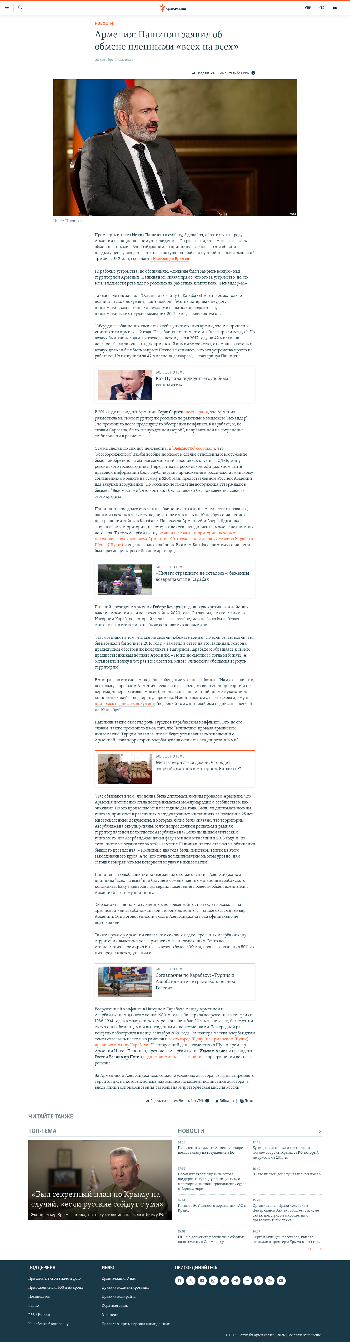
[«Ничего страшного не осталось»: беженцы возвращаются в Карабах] (125, 579)
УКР (308, 8)
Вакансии (110, 1315)
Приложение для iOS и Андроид (55, 1288)
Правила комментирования (125, 1288)
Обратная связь (115, 1306)
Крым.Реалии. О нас (119, 1279)
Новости (104, 24)
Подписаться (39, 1297)
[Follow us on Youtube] (202, 1280)
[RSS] (258, 1280)
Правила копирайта (119, 1297)
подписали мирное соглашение (173, 1057)
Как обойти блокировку (48, 1324)
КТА (321, 8)
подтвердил (197, 412)
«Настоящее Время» (169, 259)
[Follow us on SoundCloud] (247, 1280)
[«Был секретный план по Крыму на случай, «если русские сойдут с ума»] (100, 1180)
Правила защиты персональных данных (136, 1324)
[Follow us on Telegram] (235, 1280)
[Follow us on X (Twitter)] (190, 1280)
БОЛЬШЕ (315, 1249)
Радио (33, 1306)
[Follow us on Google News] (224, 1280)
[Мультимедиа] (335, 8)
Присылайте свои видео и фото (54, 1279)
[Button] (203, 73)
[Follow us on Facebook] (179, 1280)
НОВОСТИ (191, 1131)
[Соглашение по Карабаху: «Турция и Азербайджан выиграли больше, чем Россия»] (125, 982)
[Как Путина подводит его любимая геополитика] (125, 385)
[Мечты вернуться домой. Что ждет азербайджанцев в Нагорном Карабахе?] (125, 769)
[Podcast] (269, 1280)
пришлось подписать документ (124, 704)
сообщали (193, 449)
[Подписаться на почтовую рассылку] (281, 1280)
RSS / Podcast (39, 1315)
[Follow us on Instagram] (213, 1280)
